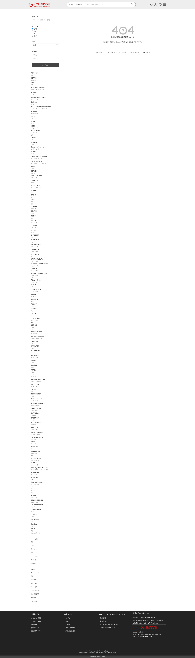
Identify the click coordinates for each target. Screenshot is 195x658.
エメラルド (34, 579)
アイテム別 (34, 539)
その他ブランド (35, 533)
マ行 (32, 456)
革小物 (33, 549)
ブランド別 (34, 73)
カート (67, 624)
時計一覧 (99, 52)
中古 (35, 33)
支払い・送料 (36, 621)
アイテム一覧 (134, 52)
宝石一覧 (145, 52)
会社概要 (103, 618)
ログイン (68, 618)
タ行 (32, 277)
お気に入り (69, 621)
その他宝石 (34, 601)
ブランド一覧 (121, 52)
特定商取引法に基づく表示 (109, 624)
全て (35, 29)
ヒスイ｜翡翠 (35, 590)
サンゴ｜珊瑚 (35, 594)
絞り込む (45, 65)
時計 (32, 542)
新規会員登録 (70, 631)
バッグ (33, 545)
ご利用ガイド (34, 614)
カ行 (32, 135)
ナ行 (32, 322)
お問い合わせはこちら (141, 613)
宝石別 (33, 569)
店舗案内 (103, 621)
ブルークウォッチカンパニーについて (112, 614)
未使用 (35, 36)
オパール (33, 597)
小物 (32, 552)
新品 (35, 31)
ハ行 (32, 329)
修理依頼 (34, 624)
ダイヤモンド (35, 572)
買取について (36, 631)
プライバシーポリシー (108, 628)
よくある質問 (36, 618)
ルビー (33, 576)
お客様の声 (35, 628)
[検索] (133, 4)
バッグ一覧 (110, 52)
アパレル (33, 560)
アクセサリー (35, 556)
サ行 (32, 204)
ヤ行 (32, 486)
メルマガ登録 (70, 628)
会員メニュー (69, 614)
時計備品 (33, 563)
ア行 (32, 75)
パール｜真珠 (35, 587)
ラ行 (32, 493)
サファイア (34, 583)
